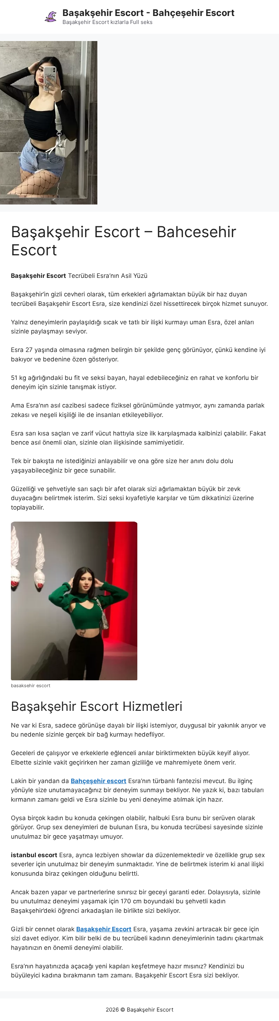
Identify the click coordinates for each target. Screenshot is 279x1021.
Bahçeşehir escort (98, 781)
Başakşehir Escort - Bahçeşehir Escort (148, 12)
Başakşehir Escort (104, 929)
